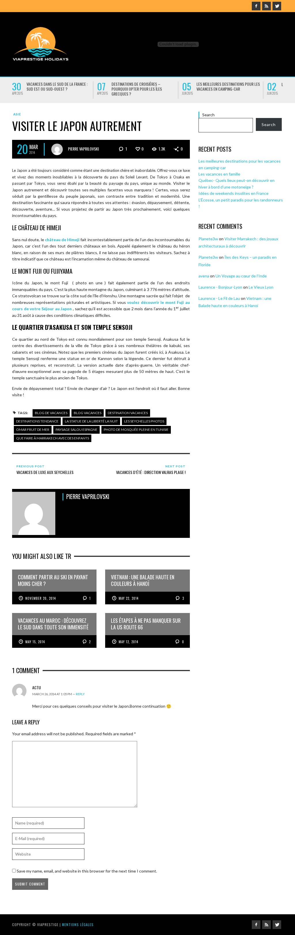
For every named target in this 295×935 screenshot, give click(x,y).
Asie (17, 114)
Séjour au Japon (56, 308)
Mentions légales (78, 924)
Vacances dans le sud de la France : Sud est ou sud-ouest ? (57, 86)
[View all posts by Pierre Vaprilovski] (57, 149)
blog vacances (87, 413)
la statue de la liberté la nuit (91, 421)
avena (203, 275)
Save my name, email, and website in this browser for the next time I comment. (87, 871)
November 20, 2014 (40, 598)
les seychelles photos (144, 421)
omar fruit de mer (32, 429)
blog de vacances (51, 413)
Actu (36, 687)
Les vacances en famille (219, 174)
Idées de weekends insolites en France (233, 193)
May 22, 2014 (129, 598)
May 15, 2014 (35, 641)
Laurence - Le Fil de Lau (219, 298)
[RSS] (266, 6)
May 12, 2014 (128, 641)
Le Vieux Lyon (261, 287)
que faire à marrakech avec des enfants (52, 438)
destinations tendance (37, 421)
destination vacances (128, 413)
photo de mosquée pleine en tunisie (136, 429)
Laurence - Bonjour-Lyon (220, 287)
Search (208, 114)
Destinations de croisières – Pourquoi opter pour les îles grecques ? (136, 88)
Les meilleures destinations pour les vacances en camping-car (228, 86)
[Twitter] (277, 6)
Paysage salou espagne (76, 429)
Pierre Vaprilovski (83, 149)
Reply (80, 694)
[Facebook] (256, 6)
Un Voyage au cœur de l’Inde (241, 275)
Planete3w (208, 238)
